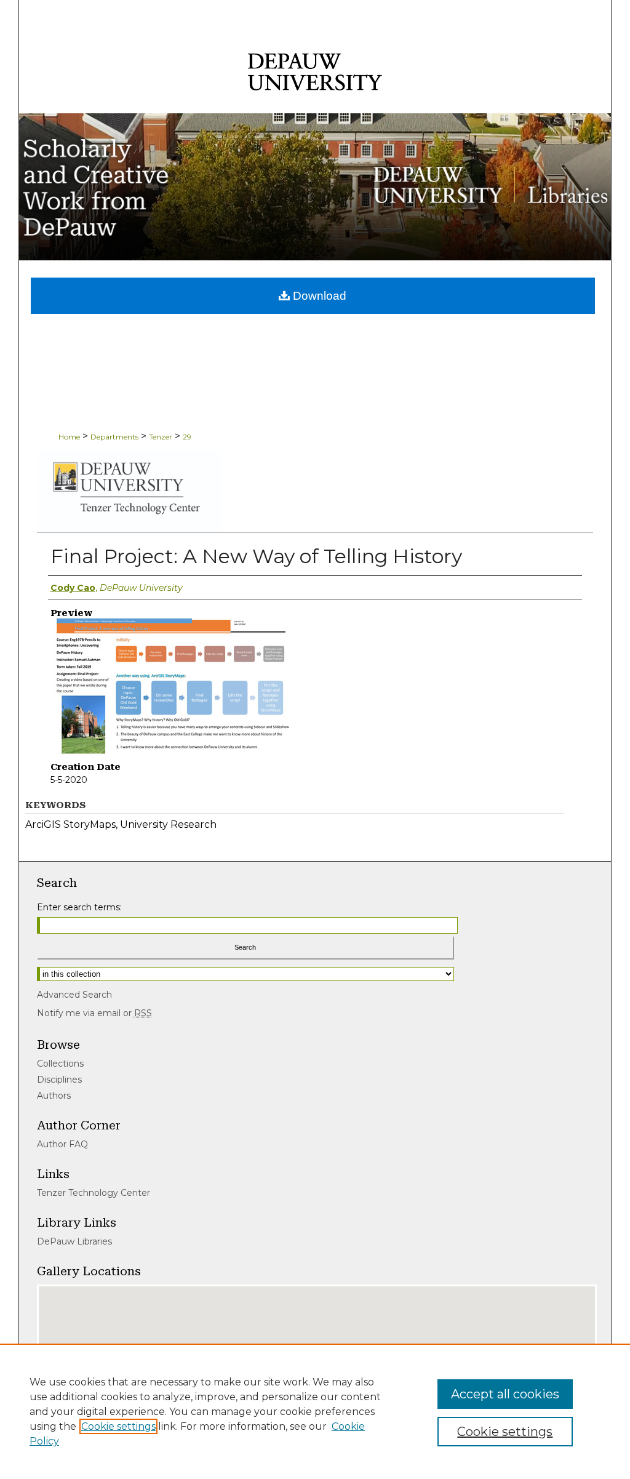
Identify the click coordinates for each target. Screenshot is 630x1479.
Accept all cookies (505, 1394)
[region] (315, 1411)
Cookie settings (118, 1426)
